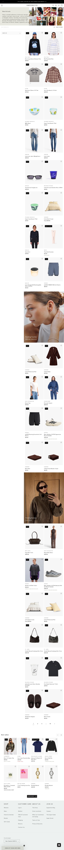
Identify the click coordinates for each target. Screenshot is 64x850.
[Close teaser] (24, 845)
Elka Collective (29, 401)
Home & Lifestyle (9, 814)
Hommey (46, 217)
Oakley (27, 185)
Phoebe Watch (35, 785)
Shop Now (31, 796)
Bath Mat (27, 468)
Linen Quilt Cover (29, 619)
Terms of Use (36, 820)
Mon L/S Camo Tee (9, 758)
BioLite (27, 283)
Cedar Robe (47, 371)
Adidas (46, 283)
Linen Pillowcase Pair (30, 371)
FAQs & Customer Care (23, 815)
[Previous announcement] (3, 1)
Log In (20, 807)
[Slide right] (61, 735)
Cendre (33, 783)
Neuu (45, 250)
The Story (35, 807)
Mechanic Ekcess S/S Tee (31, 90)
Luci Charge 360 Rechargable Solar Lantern (33, 286)
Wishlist (20, 811)
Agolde (27, 154)
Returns (20, 823)
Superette (6, 756)
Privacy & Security (37, 823)
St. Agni (27, 649)
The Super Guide (51, 814)
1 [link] (33, 723)
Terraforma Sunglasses (31, 187)
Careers (49, 811)
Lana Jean (47, 156)
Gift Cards (7, 821)
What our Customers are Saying (38, 815)
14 (50, 723)
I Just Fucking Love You (24, 785)
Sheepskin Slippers (30, 716)
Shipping (20, 820)
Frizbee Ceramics (30, 121)
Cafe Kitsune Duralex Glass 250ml (53, 187)
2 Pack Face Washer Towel (51, 468)
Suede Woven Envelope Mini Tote (34, 651)
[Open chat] (59, 845)
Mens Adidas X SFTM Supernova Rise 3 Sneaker (52, 435)
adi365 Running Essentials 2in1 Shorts (33, 435)
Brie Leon (27, 550)
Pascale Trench (48, 403)
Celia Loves (7, 783)
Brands (6, 818)
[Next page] (54, 723)
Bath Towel (47, 716)
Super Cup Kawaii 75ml (50, 123)
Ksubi (26, 88)
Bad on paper (21, 783)
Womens (6, 807)
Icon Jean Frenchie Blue (24, 758)
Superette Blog (51, 807)
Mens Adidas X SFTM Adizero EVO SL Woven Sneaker (53, 586)
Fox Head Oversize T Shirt (51, 684)
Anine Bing (47, 401)
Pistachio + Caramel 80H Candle (9, 786)
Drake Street (48, 756)
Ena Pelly (27, 57)
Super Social (50, 818)
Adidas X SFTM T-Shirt (31, 585)
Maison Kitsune (48, 185)
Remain (27, 250)
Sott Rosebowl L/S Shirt (50, 90)
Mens (5, 811)
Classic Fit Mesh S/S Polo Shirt (36, 759)
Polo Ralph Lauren (36, 756)
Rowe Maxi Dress (48, 552)
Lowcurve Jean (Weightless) (32, 156)
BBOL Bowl (28, 123)
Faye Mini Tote (29, 552)
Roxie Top (27, 403)
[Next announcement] (61, 1)
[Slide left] (57, 735)
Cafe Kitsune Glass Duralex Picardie (32, 685)
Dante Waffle (48, 758)
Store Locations (36, 811)
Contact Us (21, 827)
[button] (53, 5)
